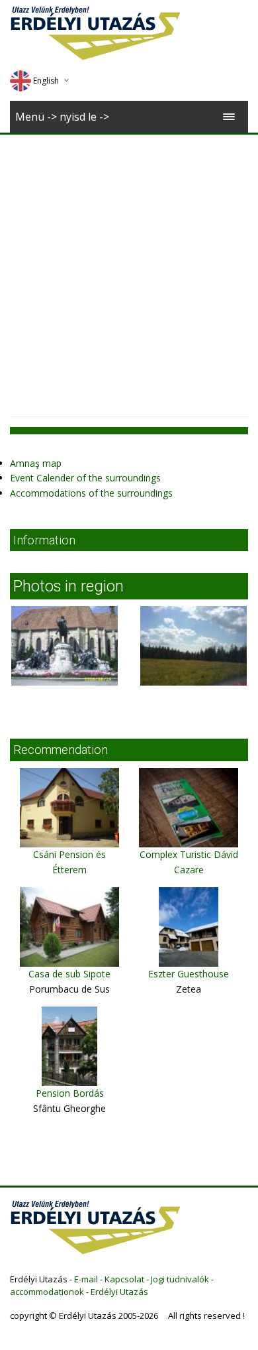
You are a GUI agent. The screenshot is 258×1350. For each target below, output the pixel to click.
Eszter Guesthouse (188, 973)
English (46, 80)
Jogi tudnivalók (180, 1279)
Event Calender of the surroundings (85, 477)
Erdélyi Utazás (119, 1292)
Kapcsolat (124, 1279)
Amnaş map (36, 463)
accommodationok (47, 1292)
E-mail (86, 1279)
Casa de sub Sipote (69, 973)
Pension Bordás (70, 1093)
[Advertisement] (129, 270)
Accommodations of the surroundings (91, 493)
